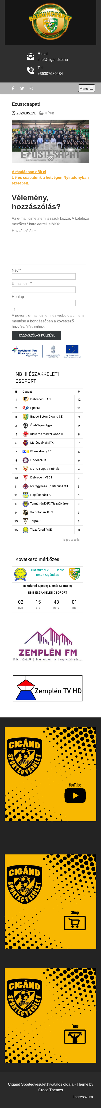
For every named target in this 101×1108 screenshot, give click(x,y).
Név (16, 270)
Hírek (49, 113)
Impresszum (83, 1097)
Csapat (27, 391)
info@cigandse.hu (53, 60)
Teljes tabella (71, 539)
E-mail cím (22, 284)
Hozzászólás (24, 231)
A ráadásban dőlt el (29, 172)
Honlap (18, 297)
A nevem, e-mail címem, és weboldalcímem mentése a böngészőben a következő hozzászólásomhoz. (48, 321)
